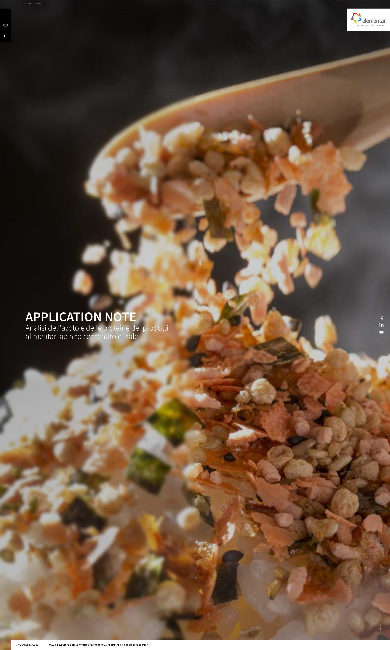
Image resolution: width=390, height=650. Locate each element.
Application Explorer (28, 645)
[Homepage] (368, 20)
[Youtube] (381, 332)
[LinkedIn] (381, 325)
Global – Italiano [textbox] (33, 3)
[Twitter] (381, 318)
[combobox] (34, 3)
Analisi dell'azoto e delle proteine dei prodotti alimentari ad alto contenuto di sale (98, 645)
